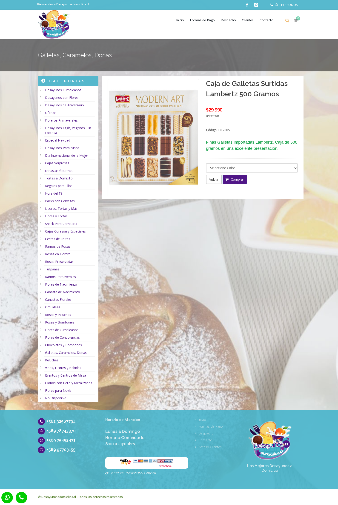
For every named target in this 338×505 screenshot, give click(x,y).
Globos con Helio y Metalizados (68, 383)
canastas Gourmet (59, 170)
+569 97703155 (61, 449)
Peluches (51, 360)
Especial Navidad (57, 140)
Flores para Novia (58, 390)
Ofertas (50, 113)
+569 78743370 (61, 430)
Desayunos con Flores (61, 97)
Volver (213, 179)
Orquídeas (52, 307)
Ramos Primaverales (60, 277)
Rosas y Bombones (59, 322)
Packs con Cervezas (60, 201)
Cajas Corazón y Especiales (65, 231)
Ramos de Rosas (57, 246)
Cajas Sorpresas (57, 163)
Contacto (266, 20)
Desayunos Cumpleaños (63, 90)
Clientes (248, 20)
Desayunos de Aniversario (64, 105)
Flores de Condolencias (62, 337)
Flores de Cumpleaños (61, 330)
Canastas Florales (58, 299)
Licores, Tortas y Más (61, 208)
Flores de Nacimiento (61, 284)
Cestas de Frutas (57, 239)
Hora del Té (54, 193)
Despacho (228, 20)
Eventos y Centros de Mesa (65, 375)
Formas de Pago (202, 20)
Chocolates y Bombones (63, 345)
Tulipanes (52, 269)
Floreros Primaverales (61, 120)
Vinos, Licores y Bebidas (63, 368)
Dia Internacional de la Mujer (66, 155)
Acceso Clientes (210, 447)
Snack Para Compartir (61, 223)
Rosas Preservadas (59, 261)
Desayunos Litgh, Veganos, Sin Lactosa (68, 130)
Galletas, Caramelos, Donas (66, 352)
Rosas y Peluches (58, 314)
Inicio (180, 20)
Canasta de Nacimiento (62, 292)
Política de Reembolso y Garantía (132, 473)
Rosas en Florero (58, 254)
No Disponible (55, 398)
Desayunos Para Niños (62, 148)
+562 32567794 (61, 421)
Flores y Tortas (56, 216)
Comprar (237, 179)
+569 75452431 (61, 440)
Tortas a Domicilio (59, 178)
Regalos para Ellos (58, 186)
